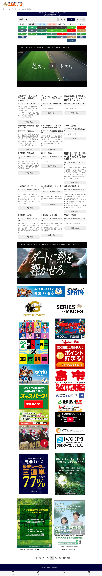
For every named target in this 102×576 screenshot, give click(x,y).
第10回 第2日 (46, 153)
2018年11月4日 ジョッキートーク (51, 187)
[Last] (77, 558)
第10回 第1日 (70, 215)
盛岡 (52, 30)
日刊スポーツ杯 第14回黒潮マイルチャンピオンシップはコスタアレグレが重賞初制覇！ (75, 156)
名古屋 (72, 37)
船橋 (22, 27)
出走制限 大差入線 (26, 153)
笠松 (22, 30)
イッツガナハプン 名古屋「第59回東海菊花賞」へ (51, 127)
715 (64, 558)
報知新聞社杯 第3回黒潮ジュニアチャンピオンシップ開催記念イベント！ (75, 98)
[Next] (73, 558)
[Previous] (32, 558)
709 (40, 558)
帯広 (42, 27)
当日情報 (77, 189)
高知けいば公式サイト (53, 567)
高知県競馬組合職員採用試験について (28, 127)
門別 (22, 37)
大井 (62, 34)
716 (68, 558)
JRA (42, 34)
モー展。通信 (32, 189)
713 (56, 558)
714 (60, 558)
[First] (28, 558)
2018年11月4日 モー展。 (28, 186)
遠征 (59, 131)
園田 (22, 34)
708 (36, 558)
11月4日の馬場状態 (71, 186)
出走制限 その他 (25, 215)
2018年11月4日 (70, 126)
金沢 (62, 37)
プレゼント (31, 103)
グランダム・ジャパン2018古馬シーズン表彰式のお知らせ (51, 98)
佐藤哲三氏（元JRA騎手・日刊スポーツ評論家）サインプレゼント (28, 98)
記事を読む (29, 122)
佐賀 (42, 30)
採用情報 (31, 131)
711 (48, 558)
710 (44, 558)
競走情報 (54, 131)
